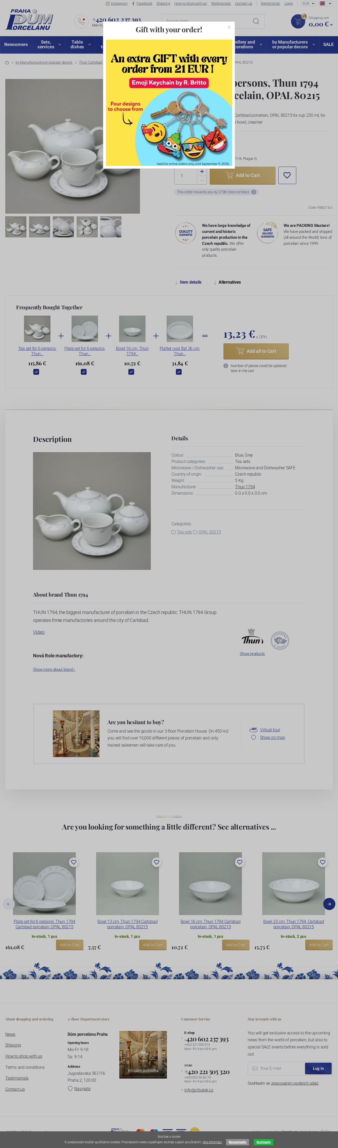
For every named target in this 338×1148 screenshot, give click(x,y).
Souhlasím (263, 1142)
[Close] (229, 27)
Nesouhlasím (237, 1142)
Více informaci (212, 1142)
